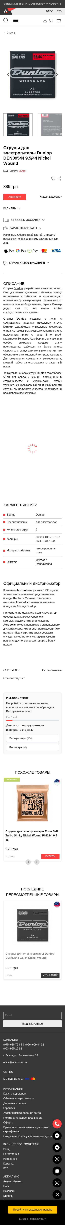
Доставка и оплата (14, 1103)
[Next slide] (56, 74)
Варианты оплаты (23, 228)
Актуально (11, 1176)
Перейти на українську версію (32, 1209)
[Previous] (28, 862)
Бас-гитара (18, 747)
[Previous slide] (8, 74)
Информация (13, 1088)
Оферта (8, 1122)
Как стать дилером (14, 1093)
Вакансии (9, 1191)
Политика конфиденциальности (22, 1117)
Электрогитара (20, 738)
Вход (6, 1149)
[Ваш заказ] (45, 21)
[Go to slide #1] (18, 125)
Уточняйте (14, 196)
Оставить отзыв (52, 670)
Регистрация (11, 1154)
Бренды (8, 1195)
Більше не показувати (32, 1218)
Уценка (17, 1181)
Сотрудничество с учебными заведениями (29, 1136)
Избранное (10, 1158)
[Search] (5, 20)
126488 (9, 975)
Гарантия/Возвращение (27, 262)
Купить (50, 856)
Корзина (8, 1163)
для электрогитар (46, 522)
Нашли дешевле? (51, 196)
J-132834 (10, 856)
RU (11, 1071)
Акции (7, 1181)
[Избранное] (51, 20)
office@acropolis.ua (15, 1062)
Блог (49, 11)
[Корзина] (59, 20)
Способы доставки (25, 220)
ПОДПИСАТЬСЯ (32, 1023)
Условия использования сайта (22, 1112)
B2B (59, 11)
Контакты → (12, 1039)
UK (5, 1071)
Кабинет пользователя (21, 1144)
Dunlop (18, 288)
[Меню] (15, 20)
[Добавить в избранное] (53, 178)
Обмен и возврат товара (18, 1098)
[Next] (37, 862)
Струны (11, 32)
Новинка (12, 779)
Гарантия (9, 1108)
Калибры (9, 208)
